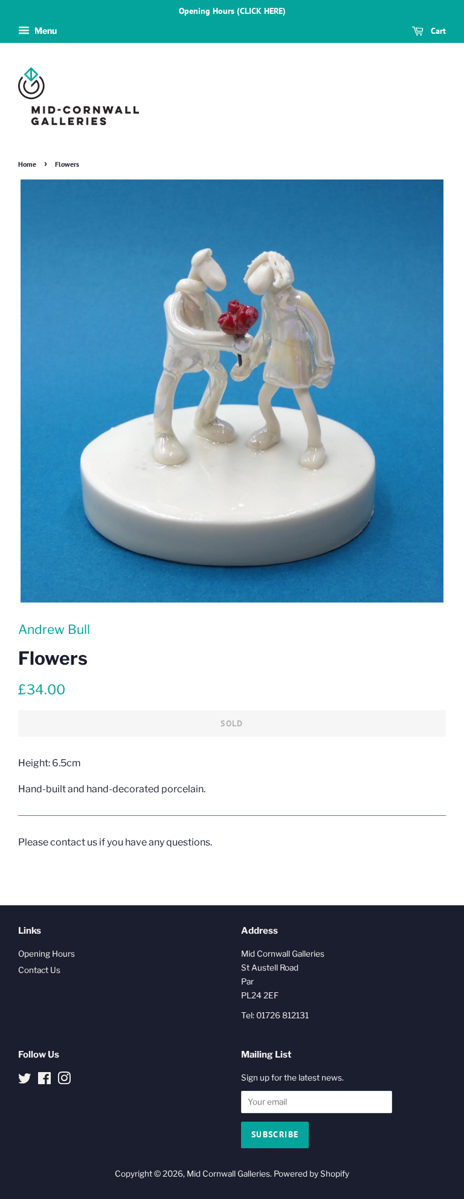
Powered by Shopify (311, 1173)
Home (27, 164)
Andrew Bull (54, 629)
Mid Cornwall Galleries (228, 1173)
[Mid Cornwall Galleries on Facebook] (44, 1080)
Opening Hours (46, 953)
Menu (45, 30)
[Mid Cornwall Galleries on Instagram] (64, 1080)
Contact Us (39, 970)
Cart (437, 30)
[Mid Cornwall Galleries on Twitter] (24, 1080)
